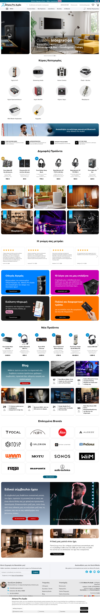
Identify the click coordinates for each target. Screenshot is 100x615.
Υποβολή (35, 572)
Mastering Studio (46, 591)
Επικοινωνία (74, 5)
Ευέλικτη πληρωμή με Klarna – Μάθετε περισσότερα (44, 1)
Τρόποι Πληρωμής (64, 591)
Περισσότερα (25, 383)
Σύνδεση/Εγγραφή (85, 5)
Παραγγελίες (62, 588)
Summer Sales (31, 9)
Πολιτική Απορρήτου (95, 590)
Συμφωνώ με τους (12, 575)
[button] (44, 55)
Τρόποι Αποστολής (64, 594)
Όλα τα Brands (50, 477)
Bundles (59, 9)
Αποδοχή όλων (84, 608)
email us (33, 519)
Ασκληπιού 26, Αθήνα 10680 (17, 591)
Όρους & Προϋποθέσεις (17, 575)
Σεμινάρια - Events (47, 588)
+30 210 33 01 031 (19, 519)
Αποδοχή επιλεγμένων (17, 608)
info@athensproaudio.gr (15, 588)
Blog (43, 594)
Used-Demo (51, 9)
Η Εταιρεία (45, 586)
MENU (11, 9)
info (98, 593)
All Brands (67, 9)
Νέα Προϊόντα (41, 9)
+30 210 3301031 (14, 593)
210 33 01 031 (65, 5)
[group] (50, 32)
